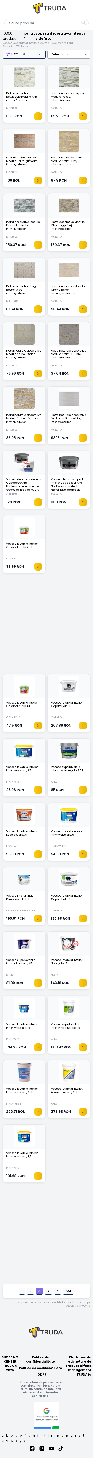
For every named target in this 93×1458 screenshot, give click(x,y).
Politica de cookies (34, 1368)
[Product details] (38, 116)
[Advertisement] (46, 625)
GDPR (41, 1374)
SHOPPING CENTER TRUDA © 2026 (10, 1363)
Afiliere (56, 1368)
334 (68, 1291)
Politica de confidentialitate (40, 1359)
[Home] (50, 9)
